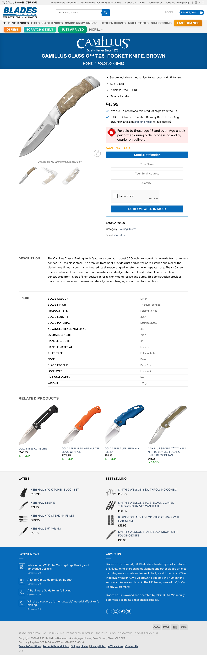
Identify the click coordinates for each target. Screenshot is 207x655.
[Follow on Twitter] (199, 2)
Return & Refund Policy (56, 646)
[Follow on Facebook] (193, 2)
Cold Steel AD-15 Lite (33, 448)
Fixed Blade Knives (47, 23)
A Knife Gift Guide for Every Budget (49, 579)
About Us (130, 2)
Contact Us (156, 2)
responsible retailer (146, 599)
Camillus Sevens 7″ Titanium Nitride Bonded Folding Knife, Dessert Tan (167, 452)
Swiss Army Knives (81, 23)
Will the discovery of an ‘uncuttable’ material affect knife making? (63, 603)
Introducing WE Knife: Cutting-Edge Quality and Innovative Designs (58, 566)
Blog (142, 2)
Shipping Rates (79, 646)
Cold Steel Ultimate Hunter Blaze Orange (81, 450)
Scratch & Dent (39, 29)
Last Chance (188, 23)
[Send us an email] (203, 2)
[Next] (95, 116)
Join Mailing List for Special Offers (101, 2)
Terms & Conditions (30, 646)
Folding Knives (15, 23)
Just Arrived (72, 29)
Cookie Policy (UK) (177, 2)
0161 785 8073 (29, 2)
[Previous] (24, 116)
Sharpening (161, 23)
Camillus (119, 235)
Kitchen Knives (113, 23)
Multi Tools (138, 23)
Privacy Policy (98, 646)
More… (95, 29)
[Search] (106, 12)
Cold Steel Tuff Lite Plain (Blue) (122, 450)
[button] (169, 12)
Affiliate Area (115, 646)
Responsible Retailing (63, 2)
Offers (12, 29)
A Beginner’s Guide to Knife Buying (49, 590)
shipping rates (143, 121)
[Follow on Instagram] (196, 2)
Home (88, 63)
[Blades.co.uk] (26, 12)
